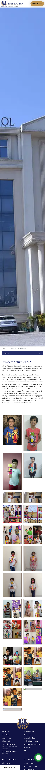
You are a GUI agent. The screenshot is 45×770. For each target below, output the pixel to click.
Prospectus (28, 747)
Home (4, 349)
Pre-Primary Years (30, 766)
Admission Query (10, 768)
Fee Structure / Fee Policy (32, 744)
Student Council (29, 763)
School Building (7, 763)
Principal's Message (8, 744)
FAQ (25, 750)
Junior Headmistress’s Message (9, 752)
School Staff (6, 741)
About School (6, 735)
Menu (7, 353)
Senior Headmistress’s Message (9, 748)
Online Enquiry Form (31, 741)
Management (6, 738)
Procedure (28, 735)
